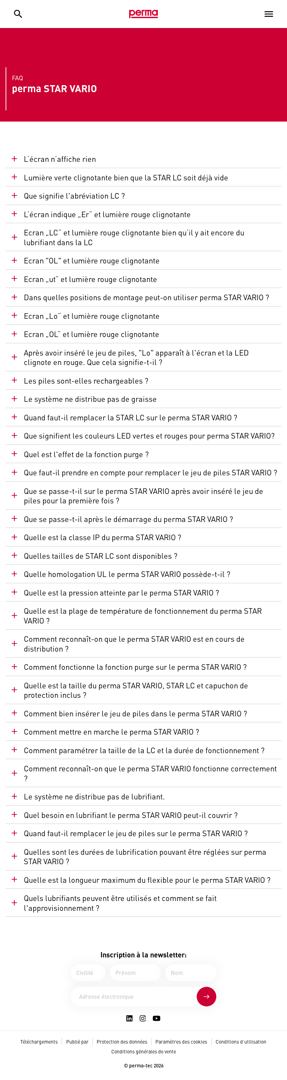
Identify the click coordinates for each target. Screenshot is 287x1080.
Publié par (77, 1041)
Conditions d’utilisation (241, 1041)
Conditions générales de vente (143, 1051)
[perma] (143, 14)
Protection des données (122, 1041)
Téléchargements (39, 1041)
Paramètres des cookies (181, 1041)
